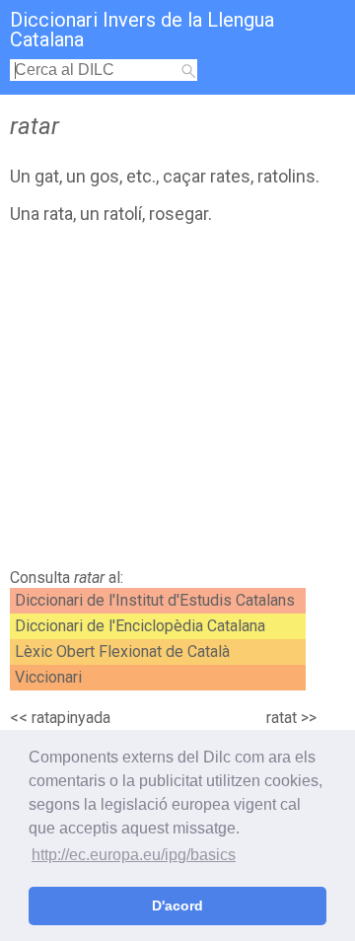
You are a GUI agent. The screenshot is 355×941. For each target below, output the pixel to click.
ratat (281, 717)
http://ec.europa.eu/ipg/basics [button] (134, 854)
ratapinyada (71, 717)
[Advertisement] (177, 401)
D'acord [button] (177, 905)
